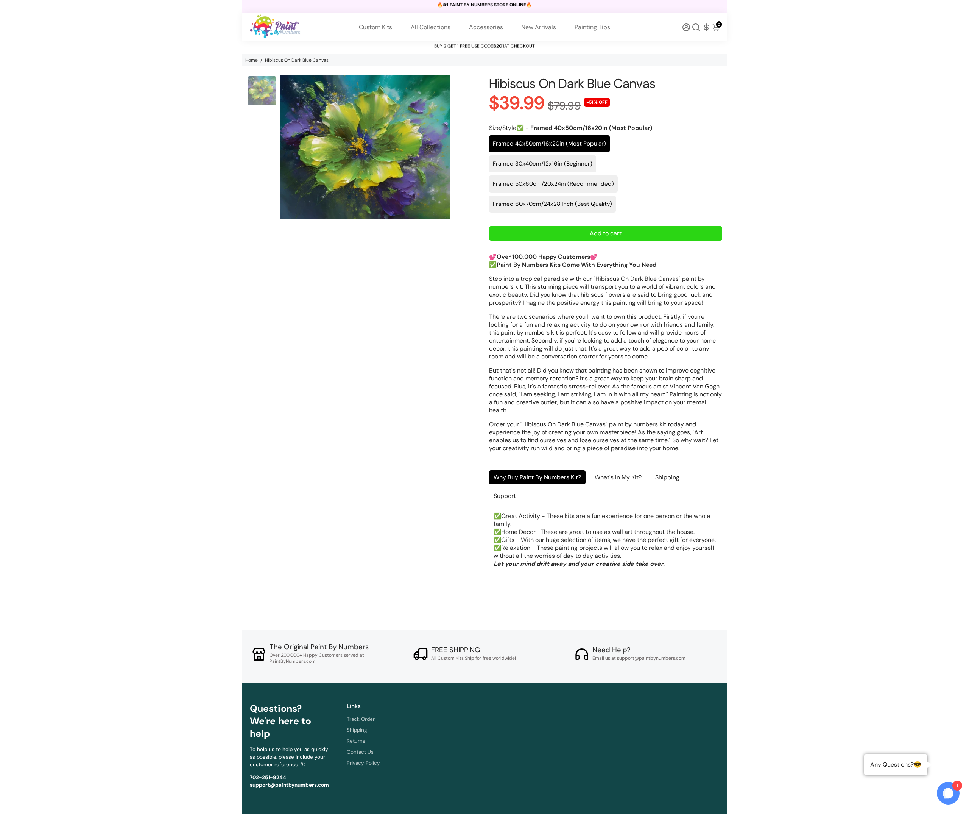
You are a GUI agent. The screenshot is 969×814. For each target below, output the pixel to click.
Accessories (486, 27)
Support (505, 496)
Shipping (667, 477)
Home (251, 60)
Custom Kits (375, 27)
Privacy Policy (363, 763)
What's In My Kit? (618, 477)
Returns (356, 741)
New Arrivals (538, 27)
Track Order (361, 719)
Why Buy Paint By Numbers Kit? (537, 477)
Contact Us (360, 752)
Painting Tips (592, 27)
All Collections (430, 27)
